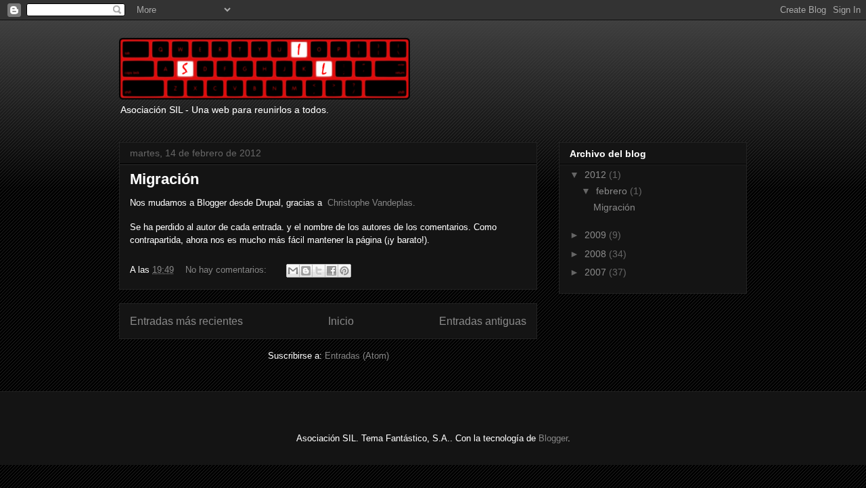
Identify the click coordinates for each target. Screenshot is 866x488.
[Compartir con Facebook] (331, 271)
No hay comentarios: (227, 270)
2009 (597, 234)
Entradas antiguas (482, 321)
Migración (164, 179)
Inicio (341, 321)
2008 (597, 253)
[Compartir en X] (318, 271)
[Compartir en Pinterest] (344, 271)
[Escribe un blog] (306, 271)
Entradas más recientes (186, 321)
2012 (597, 174)
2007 (597, 272)
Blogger (553, 438)
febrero (613, 190)
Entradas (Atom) (357, 356)
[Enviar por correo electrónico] (293, 271)
